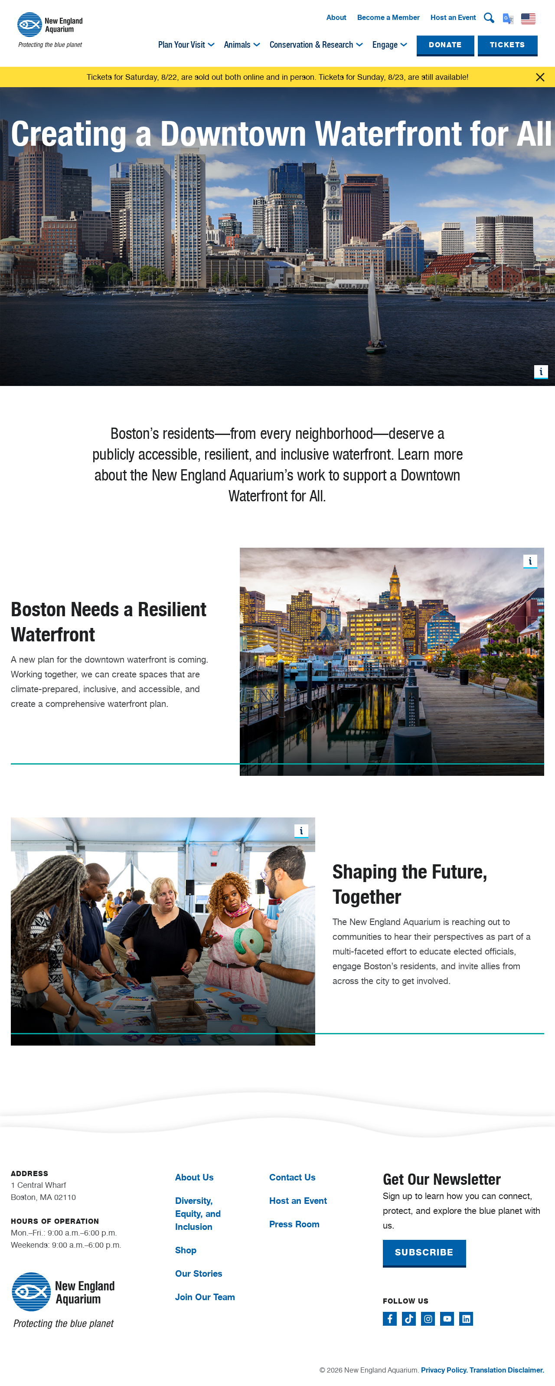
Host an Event (453, 17)
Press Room (294, 1224)
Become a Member (388, 17)
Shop (185, 1250)
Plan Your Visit (181, 44)
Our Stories (198, 1273)
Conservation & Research (311, 44)
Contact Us (292, 1177)
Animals (237, 44)
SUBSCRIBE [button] (424, 1252)
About (336, 17)
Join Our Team (205, 1296)
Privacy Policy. (444, 1370)
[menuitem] (336, 18)
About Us (194, 1177)
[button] (489, 18)
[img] (211, 44)
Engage (385, 44)
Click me (540, 77)
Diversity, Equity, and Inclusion (198, 1213)
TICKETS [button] (508, 45)
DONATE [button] (445, 45)
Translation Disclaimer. (507, 1370)
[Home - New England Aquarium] (49, 30)
